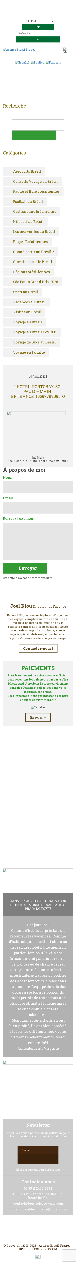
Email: (8, 498)
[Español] (22, 62)
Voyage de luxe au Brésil (34, 342)
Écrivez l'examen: (18, 518)
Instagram (38, 1229)
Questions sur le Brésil (32, 262)
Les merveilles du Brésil (34, 231)
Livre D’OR (38, 821)
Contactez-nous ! (38, 648)
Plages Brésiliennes (30, 242)
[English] (38, 62)
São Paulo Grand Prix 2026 (35, 282)
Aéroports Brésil (27, 171)
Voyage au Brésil (27, 322)
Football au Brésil (28, 201)
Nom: (7, 477)
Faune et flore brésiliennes (36, 191)
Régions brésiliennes (31, 272)
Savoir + (38, 717)
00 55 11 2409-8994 (48, 4)
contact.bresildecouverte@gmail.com (38, 13)
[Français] (53, 62)
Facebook (28, 1229)
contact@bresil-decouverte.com (43, 10)
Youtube (47, 1229)
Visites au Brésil (27, 312)
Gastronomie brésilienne (34, 211)
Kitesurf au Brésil (28, 222)
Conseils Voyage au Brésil (35, 181)
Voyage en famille (29, 352)
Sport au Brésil (25, 292)
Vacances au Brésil (29, 302)
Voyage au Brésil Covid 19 (35, 332)
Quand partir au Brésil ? (33, 252)
